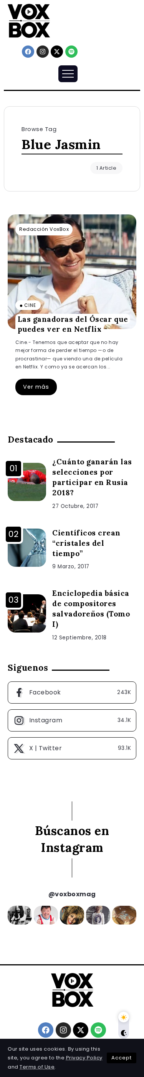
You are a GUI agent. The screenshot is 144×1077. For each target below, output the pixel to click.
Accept (121, 1057)
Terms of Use (37, 1067)
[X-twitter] (57, 51)
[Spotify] (71, 51)
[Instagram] (42, 51)
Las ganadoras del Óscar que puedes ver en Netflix (73, 324)
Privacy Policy (84, 1057)
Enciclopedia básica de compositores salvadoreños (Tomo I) (91, 609)
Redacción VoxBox (44, 229)
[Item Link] (72, 271)
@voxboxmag (72, 894)
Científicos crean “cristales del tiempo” (86, 543)
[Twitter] (72, 748)
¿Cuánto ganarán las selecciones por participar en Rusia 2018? (92, 477)
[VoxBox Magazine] (29, 20)
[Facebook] (28, 51)
